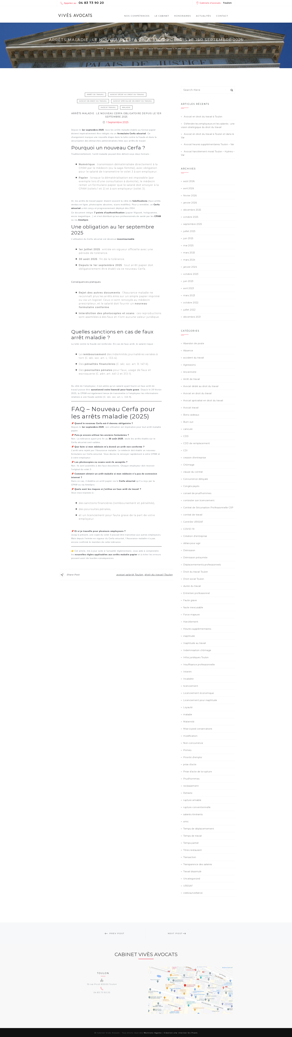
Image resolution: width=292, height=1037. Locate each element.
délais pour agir (191, 543)
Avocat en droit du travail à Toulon (203, 116)
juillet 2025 (189, 231)
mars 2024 (189, 259)
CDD (186, 436)
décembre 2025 (192, 209)
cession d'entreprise (194, 457)
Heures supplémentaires (197, 629)
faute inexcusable (193, 607)
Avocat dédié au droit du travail (127, 95)
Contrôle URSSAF (193, 521)
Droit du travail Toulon (195, 571)
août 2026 (189, 181)
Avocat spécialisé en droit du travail (132, 101)
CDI (185, 450)
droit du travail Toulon (158, 574)
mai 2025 (188, 245)
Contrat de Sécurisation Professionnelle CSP (208, 507)
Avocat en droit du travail (93, 101)
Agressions (189, 364)
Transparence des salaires (197, 864)
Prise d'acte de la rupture (197, 771)
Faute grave (190, 600)
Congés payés (191, 486)
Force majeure (191, 614)
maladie (126, 107)
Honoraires (182, 16)
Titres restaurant (192, 850)
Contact (222, 16)
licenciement (190, 686)
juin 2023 (188, 281)
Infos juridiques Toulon (196, 657)
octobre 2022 (190, 302)
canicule (188, 429)
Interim (187, 671)
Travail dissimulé (192, 871)
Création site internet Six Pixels (181, 1033)
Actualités (203, 16)
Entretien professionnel (196, 593)
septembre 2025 (192, 224)
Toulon (227, 3)
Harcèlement (190, 621)
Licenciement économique (198, 693)
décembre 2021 (192, 317)
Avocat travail (108, 107)
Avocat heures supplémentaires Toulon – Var (209, 144)
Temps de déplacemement (198, 828)
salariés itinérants (193, 814)
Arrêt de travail (95, 95)
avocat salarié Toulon (129, 574)
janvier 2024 (190, 267)
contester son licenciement (198, 500)
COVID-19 (188, 529)
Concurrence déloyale (195, 479)
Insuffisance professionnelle (199, 664)
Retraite (187, 793)
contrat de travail (192, 514)
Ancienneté (189, 372)
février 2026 (190, 195)
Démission (189, 550)
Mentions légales (153, 1033)
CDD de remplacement (196, 443)
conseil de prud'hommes (197, 493)
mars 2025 (189, 252)
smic (186, 821)
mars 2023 (189, 295)
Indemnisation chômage (197, 650)
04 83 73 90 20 (91, 3)
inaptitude (189, 636)
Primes (187, 750)
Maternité (189, 721)
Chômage (189, 464)
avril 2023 (188, 288)
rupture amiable (192, 800)
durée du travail (192, 586)
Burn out (188, 422)
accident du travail (193, 357)
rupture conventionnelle (197, 807)
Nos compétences (137, 16)
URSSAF (188, 885)
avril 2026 (188, 188)
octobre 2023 (190, 274)
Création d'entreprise (195, 536)
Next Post (175, 933)
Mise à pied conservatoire (197, 728)
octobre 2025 (190, 217)
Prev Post (116, 933)
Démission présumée (195, 557)
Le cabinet (162, 16)
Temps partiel (191, 843)
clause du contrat (193, 472)
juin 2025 (188, 238)
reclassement (191, 786)
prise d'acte (189, 764)
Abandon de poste (193, 343)
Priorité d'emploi (192, 757)
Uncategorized (191, 878)
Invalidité (188, 678)
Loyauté (188, 707)
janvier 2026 (190, 202)
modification (190, 736)
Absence (188, 350)
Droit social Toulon (193, 579)
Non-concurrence (193, 743)
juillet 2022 (189, 309)
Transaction (189, 857)
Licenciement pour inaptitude (200, 700)
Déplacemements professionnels (202, 564)
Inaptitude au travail (194, 643)
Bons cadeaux (191, 414)
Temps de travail (192, 835)
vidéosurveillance (193, 893)
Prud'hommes (191, 778)
